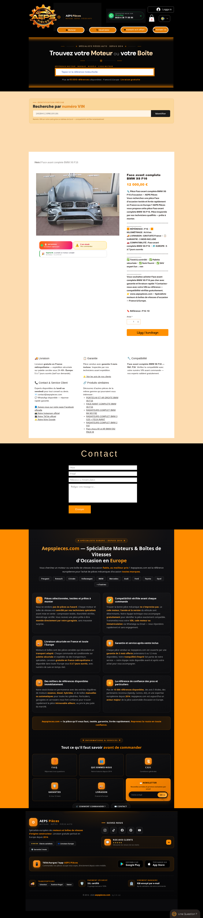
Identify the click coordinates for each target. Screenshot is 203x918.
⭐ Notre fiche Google (45, 419)
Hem (37, 162)
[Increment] (138, 321)
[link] (152, 18)
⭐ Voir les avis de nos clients (97, 376)
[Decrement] (129, 321)
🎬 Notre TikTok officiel (45, 416)
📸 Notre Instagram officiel (47, 413)
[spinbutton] (134, 321)
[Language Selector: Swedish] (164, 18)
